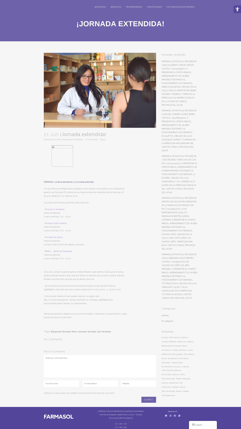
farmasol (92, 332)
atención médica (186, 342)
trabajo (185, 391)
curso (190, 350)
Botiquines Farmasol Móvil (64, 332)
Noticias (66, 139)
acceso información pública (175, 337)
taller (178, 391)
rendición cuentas (170, 387)
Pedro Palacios (183, 379)
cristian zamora (178, 350)
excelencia (173, 358)
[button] (237, 9)
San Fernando (104, 332)
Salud (182, 387)
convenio (82, 332)
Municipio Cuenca (170, 374)
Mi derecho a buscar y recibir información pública (176, 368)
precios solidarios (170, 383)
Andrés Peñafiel (169, 342)
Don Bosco (189, 354)
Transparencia (168, 395)
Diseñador (78, 139)
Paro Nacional (168, 379)
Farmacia (183, 358)
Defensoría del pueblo (172, 354)
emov (164, 358)
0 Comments (91, 139)
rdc (181, 383)
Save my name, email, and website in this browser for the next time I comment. (81, 393)
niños (182, 374)
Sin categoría (167, 321)
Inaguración (177, 363)
